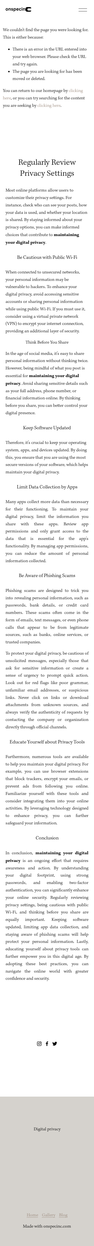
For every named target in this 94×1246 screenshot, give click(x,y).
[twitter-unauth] (54, 1043)
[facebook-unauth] (47, 1043)
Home (32, 1215)
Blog (63, 1215)
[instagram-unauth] (39, 1043)
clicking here (48, 106)
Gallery (48, 1215)
